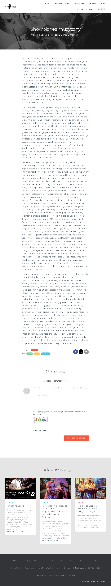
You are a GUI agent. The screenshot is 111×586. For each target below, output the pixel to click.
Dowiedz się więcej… (15, 531)
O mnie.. (48, 4)
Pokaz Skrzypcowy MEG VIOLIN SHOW (86, 568)
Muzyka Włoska (94, 561)
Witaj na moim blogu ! (56, 575)
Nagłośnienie (79, 4)
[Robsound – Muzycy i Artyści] (10, 6)
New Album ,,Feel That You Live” (49, 568)
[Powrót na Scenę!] (20, 488)
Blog (103, 4)
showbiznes (45, 353)
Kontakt (101, 9)
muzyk (37, 353)
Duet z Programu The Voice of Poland (52, 561)
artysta (29, 353)
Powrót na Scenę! (16, 506)
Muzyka (34, 350)
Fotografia (92, 4)
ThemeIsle (102, 581)
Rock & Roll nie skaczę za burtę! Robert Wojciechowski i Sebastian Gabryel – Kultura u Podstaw (55, 511)
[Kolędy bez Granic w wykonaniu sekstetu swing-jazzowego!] (90, 488)
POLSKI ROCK (41, 575)
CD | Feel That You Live (85, 9)
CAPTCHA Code (39, 430)
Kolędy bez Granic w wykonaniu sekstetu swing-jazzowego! (87, 509)
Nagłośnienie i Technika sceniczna (22, 568)
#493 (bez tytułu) (17, 561)
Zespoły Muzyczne (62, 4)
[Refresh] (34, 423)
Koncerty (73, 561)
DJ (35, 561)
